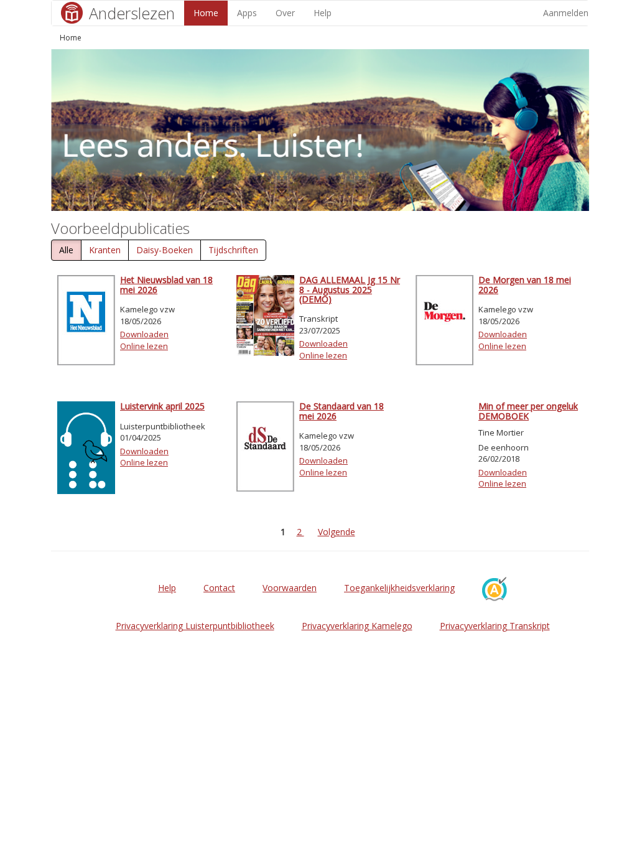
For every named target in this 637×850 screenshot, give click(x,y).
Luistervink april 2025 (162, 406)
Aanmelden (565, 13)
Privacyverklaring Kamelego (357, 626)
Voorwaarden (290, 588)
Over (285, 13)
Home (205, 13)
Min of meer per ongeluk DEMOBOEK (528, 410)
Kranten (105, 250)
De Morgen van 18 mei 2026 (524, 284)
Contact (219, 588)
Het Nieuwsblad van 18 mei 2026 (166, 284)
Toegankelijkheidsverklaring (399, 588)
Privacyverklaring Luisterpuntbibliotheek (195, 626)
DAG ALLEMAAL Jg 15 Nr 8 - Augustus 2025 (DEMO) (349, 289)
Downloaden (144, 334)
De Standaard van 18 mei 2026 (341, 410)
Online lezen (144, 346)
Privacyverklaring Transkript (495, 626)
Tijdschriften (233, 250)
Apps (247, 13)
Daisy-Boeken (164, 250)
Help (323, 13)
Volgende (336, 532)
